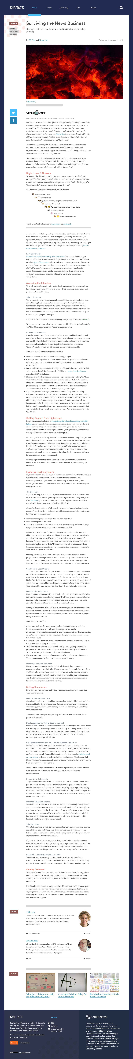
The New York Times (34, 933)
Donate (93, 8)
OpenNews (90, 1023)
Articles (34, 8)
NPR (30, 958)
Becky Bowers (56, 224)
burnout (14, 34)
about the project (27, 1035)
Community (64, 8)
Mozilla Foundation (107, 1043)
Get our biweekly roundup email (57, 1030)
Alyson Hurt (43, 40)
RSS (52, 1023)
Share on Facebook (13, 120)
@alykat (88, 958)
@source (54, 1026)
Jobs (78, 8)
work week (14, 31)
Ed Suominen (31, 102)
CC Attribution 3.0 (25, 1052)
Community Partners (94, 1048)
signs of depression (40, 262)
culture (13, 29)
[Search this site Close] (121, 7)
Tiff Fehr (32, 40)
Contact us (23, 1037)
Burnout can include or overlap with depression (45, 256)
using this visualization (77, 371)
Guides (49, 8)
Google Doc (60, 134)
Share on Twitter (13, 112)
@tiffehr (88, 933)
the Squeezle (67, 224)
